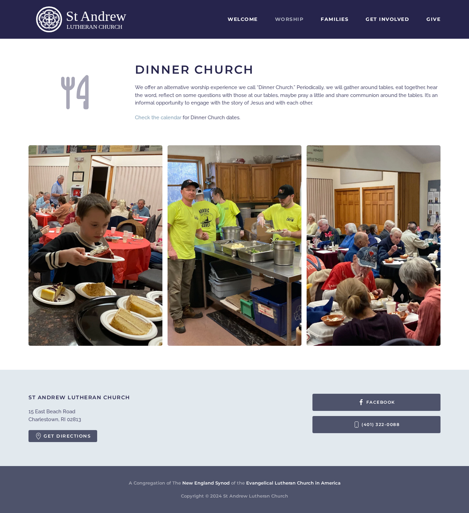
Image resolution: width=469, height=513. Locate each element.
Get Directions (67, 436)
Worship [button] (289, 19)
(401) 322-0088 (381, 424)
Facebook (380, 402)
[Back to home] (88, 19)
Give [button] (433, 19)
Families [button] (334, 19)
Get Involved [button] (387, 19)
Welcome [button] (243, 19)
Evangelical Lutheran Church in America (293, 483)
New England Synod (206, 483)
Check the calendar (159, 117)
